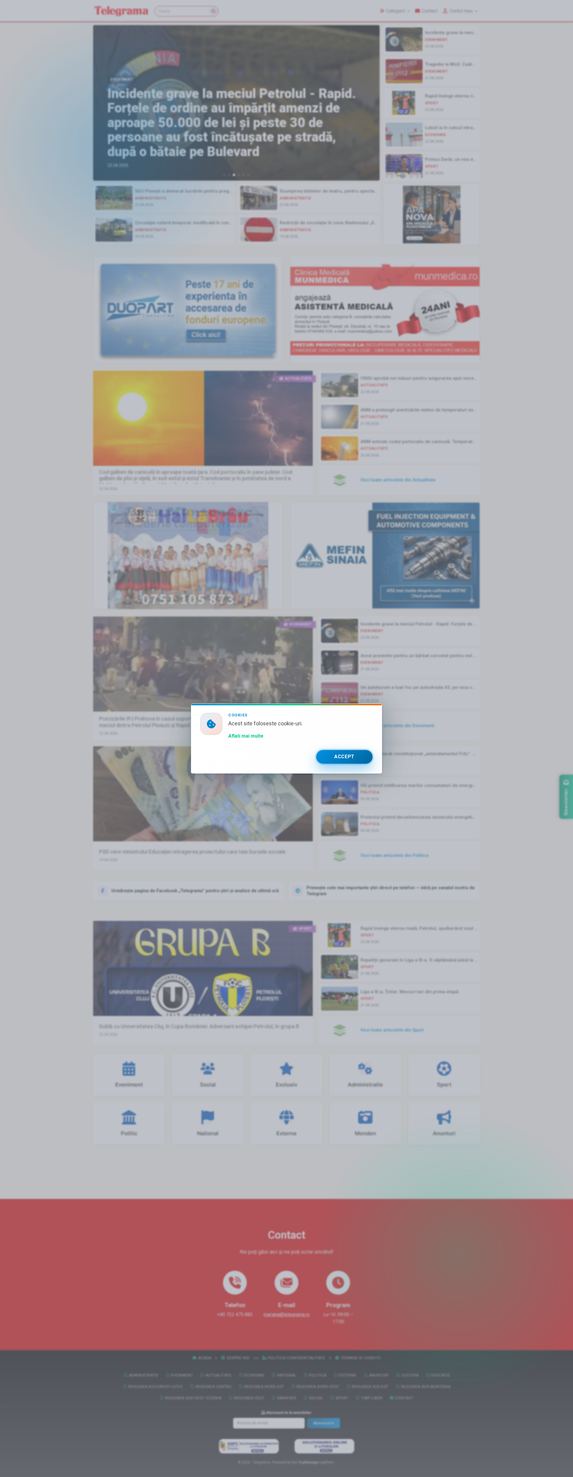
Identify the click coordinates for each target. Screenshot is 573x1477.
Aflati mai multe (246, 736)
